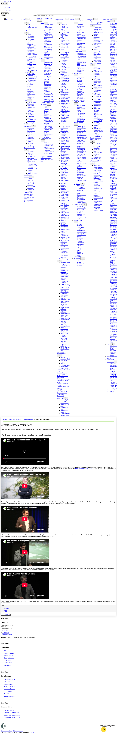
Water (25, 100)
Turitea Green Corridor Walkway (64, 335)
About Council (78, 51)
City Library (7, 681)
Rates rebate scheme (47, 42)
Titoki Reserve (64, 225)
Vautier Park (64, 231)
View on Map (4, 630)
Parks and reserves (62, 20)
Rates (42, 23)
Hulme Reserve (65, 115)
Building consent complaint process (48, 131)
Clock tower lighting (95, 158)
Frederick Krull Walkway (65, 289)
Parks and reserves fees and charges (81, 163)
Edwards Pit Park (65, 97)
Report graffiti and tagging (81, 189)
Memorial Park (65, 155)
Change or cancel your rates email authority (48, 37)
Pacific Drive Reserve (64, 173)
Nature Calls (30, 122)
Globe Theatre (97, 61)
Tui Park (63, 228)
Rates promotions (48, 51)
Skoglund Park (65, 217)
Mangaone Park (65, 148)
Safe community (98, 167)
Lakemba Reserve (63, 134)
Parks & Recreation (59, 19)
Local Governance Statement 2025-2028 (81, 62)
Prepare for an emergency (31, 131)
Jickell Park (64, 118)
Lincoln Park (64, 138)
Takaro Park (64, 223)
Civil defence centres (31, 140)
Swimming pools (61, 353)
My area (92, 20)
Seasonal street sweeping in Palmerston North (32, 158)
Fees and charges (78, 122)
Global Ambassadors (97, 156)
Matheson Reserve (63, 151)
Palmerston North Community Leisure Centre (98, 41)
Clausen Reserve (65, 67)
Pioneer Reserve (65, 191)
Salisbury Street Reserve (65, 213)
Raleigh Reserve (65, 200)
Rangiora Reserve (63, 202)
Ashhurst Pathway (63, 278)
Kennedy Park (64, 131)
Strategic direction (79, 224)
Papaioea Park (64, 177)
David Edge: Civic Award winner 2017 (113, 292)
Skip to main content (6, 1)
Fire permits (80, 198)
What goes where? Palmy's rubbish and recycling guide (31, 46)
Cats (28, 24)
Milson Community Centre (97, 37)
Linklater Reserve (65, 140)
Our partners (80, 68)
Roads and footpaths (30, 154)
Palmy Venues (8, 691)
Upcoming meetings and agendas (80, 26)
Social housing (28, 195)
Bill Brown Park (65, 52)
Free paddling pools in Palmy (65, 367)
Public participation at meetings (81, 43)
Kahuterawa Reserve (64, 123)
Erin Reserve (64, 98)
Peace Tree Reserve (63, 184)
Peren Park (63, 189)
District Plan (80, 227)
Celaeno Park (64, 60)
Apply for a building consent (48, 107)
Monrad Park (64, 160)
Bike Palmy (30, 151)
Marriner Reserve (65, 149)
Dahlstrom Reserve (63, 85)
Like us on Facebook (10, 710)
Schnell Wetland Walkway (65, 320)
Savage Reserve (65, 215)
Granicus (32, 732)
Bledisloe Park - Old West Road (65, 275)
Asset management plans (80, 249)
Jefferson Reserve (65, 117)
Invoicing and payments (80, 264)
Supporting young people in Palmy (98, 201)
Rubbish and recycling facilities (30, 41)
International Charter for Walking (84, 468)
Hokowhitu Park (65, 111)
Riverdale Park (65, 206)
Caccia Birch (64, 55)
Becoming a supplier (80, 261)
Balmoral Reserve (63, 50)
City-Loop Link (65, 284)
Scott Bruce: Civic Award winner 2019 (113, 274)
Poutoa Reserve (65, 195)
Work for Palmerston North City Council (79, 100)
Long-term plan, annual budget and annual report (81, 230)
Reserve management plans (80, 253)
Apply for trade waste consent (31, 120)
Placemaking (97, 165)
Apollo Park (64, 38)
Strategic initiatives (79, 80)
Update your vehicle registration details (30, 84)
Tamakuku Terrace (80, 94)
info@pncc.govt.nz (7, 634)
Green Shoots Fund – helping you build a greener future (98, 102)
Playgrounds (60, 352)
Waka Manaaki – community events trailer (98, 205)
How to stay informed (30, 128)
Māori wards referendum (80, 210)
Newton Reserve (65, 165)
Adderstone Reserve (64, 25)
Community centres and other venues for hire (96, 23)
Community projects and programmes (95, 160)
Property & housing (46, 58)
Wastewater (30, 104)
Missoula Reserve (65, 158)
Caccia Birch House (9, 679)
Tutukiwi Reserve (65, 229)
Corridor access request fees (81, 145)
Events (108, 344)
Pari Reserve (64, 178)
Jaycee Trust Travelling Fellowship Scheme (97, 111)
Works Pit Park (65, 248)
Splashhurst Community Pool (65, 364)
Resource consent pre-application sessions (49, 153)
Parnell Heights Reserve (65, 180)
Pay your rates (48, 27)
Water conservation (30, 110)
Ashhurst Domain (65, 43)
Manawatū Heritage (9, 686)
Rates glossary (48, 49)
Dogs (28, 26)
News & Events (107, 19)
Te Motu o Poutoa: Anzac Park (64, 35)
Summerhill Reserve (64, 221)
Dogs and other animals (30, 20)
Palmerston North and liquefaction (49, 95)
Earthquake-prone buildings (48, 92)
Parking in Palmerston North (32, 76)
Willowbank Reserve (64, 242)
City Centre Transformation (81, 97)
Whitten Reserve (65, 240)
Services (23, 19)
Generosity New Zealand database (98, 97)
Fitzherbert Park (65, 101)
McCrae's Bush (65, 154)
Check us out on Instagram (11, 712)
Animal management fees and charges (81, 131)
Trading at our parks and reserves (62, 376)
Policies (79, 239)
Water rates (47, 40)
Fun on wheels (65, 403)
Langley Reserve (65, 137)
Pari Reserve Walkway (64, 311)
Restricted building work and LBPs (48, 115)
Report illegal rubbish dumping (32, 53)
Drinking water (31, 102)
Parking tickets (31, 74)
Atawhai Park (64, 44)
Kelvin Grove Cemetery (31, 187)
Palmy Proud (110, 359)
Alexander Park (65, 32)
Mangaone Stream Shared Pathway (64, 304)
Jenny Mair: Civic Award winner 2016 (113, 316)
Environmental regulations (81, 200)
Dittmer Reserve (65, 92)
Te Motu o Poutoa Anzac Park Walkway (65, 329)
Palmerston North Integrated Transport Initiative (82, 89)
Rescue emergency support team (30, 137)
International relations (80, 70)
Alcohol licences (81, 202)
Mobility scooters (32, 173)
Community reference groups (98, 175)
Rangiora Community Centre (97, 51)
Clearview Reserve (63, 70)
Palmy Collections (30, 35)
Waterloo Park (64, 239)
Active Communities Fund (97, 68)
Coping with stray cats (113, 59)
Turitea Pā (63, 249)
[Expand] (28, 19)
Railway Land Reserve (64, 197)
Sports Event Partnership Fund (98, 129)
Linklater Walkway (63, 297)
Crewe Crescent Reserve (65, 82)
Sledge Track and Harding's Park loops (65, 349)
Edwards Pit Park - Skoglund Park (65, 286)
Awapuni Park (64, 46)
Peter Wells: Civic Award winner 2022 (113, 245)
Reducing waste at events (31, 64)
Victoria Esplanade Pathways (63, 344)
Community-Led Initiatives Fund (98, 86)
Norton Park (64, 166)
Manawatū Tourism (9, 689)
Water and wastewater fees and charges (81, 180)
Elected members (81, 57)
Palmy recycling (31, 37)
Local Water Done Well (80, 83)
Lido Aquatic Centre (64, 361)
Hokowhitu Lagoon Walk (64, 294)
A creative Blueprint (113, 116)
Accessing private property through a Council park (62, 394)
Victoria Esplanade (63, 233)
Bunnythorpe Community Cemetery (31, 183)
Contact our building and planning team (46, 157)
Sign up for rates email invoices (48, 33)
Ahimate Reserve (65, 30)
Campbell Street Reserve (65, 57)
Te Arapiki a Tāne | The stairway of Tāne (65, 324)
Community (90, 19)
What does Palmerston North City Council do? (82, 54)
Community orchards (97, 172)
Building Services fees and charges (82, 137)
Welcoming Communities (97, 178)
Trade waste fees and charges (81, 176)
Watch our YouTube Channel (12, 715)
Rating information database (47, 54)
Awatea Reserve (65, 47)
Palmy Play (60, 398)
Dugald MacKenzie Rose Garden (98, 32)
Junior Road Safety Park (64, 120)
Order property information (48, 66)
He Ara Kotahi (65, 292)
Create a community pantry (97, 185)
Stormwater (30, 105)
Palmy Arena (97, 60)
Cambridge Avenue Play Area (64, 252)
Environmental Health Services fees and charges (81, 149)
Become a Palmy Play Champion (65, 414)
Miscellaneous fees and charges (81, 156)
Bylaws (79, 245)
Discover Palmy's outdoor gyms (62, 373)
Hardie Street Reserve (64, 108)
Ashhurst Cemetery (30, 179)
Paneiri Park (64, 175)
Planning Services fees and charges (81, 168)
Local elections (78, 204)
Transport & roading (29, 148)
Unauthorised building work (48, 119)
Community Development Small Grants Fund (97, 82)
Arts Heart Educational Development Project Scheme (98, 75)
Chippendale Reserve (64, 65)
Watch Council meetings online (81, 36)
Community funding (95, 63)
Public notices (110, 362)
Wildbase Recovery (9, 696)
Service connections (30, 113)
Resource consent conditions (49, 149)
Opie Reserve (64, 169)
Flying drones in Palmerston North (62, 390)
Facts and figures (32, 70)
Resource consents (46, 138)
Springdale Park (65, 218)
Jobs (5, 650)
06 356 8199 (5, 633)
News (108, 21)
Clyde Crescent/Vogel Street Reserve (65, 75)
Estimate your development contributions (47, 85)
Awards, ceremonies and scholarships (95, 138)
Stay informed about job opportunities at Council (81, 108)
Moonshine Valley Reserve (65, 162)
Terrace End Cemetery (30, 190)
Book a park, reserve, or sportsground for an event (63, 380)
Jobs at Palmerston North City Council (82, 113)
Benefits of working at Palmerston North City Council (82, 119)
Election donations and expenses (81, 214)
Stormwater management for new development (49, 99)
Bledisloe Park (64, 54)
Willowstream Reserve (64, 245)
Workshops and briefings (81, 48)
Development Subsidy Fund (97, 93)
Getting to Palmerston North (32, 167)
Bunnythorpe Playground (64, 256)
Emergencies (7, 665)
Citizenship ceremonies (97, 145)
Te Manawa (7, 693)
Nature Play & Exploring (64, 400)
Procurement (77, 258)
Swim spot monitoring (113, 102)
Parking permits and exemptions (31, 79)
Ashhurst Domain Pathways (65, 266)
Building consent (48, 109)
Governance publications (80, 243)
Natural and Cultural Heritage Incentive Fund (98, 119)
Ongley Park (64, 168)
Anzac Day (97, 148)
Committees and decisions (81, 39)
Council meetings (78, 20)
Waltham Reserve (65, 237)
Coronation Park (65, 80)
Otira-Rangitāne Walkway (65, 308)
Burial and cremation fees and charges (81, 141)
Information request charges (81, 153)
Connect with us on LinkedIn (12, 717)
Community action (30, 67)
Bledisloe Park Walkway (64, 281)
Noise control (80, 185)
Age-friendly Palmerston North (98, 209)
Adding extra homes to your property (48, 70)
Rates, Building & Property (44, 18)
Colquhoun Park (65, 78)
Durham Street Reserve (64, 94)
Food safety (80, 187)
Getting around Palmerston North (32, 164)
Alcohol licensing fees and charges (82, 127)
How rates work (48, 57)
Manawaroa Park (65, 146)
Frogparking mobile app (30, 91)
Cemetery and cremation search (28, 193)
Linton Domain (65, 141)
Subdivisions (47, 76)
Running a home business (81, 195)
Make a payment (28, 200)
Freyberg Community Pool (65, 358)
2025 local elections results (81, 207)
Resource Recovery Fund (98, 123)
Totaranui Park (65, 226)
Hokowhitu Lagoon (64, 113)
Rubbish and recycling (30, 30)
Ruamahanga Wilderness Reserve (64, 209)
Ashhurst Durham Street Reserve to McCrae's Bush (65, 271)
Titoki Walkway (65, 332)
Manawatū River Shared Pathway (65, 300)
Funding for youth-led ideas (98, 135)
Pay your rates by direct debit (48, 30)
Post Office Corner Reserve (65, 193)
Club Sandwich (8, 684)
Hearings (79, 46)
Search (34, 15)
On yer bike (113, 111)
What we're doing (78, 73)
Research (79, 241)
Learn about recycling (30, 50)
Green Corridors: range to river (98, 169)
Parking (26, 72)
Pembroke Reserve (63, 187)
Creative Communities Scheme (97, 90)
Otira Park (63, 171)
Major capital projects (80, 77)
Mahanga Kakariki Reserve (65, 144)
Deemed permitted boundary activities (46, 80)
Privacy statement (18, 731)
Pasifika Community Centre (97, 46)
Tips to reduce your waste (31, 61)
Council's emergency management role (32, 145)
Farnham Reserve (65, 100)
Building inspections (47, 111)
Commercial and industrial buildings (48, 123)
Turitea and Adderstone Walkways (64, 339)
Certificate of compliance (47, 73)
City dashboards (78, 256)
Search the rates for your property (48, 63)
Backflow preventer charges (82, 134)
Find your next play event (65, 411)
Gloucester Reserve (63, 105)
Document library (78, 220)
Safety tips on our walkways (65, 263)
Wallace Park (64, 235)
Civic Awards (97, 143)
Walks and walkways (63, 259)
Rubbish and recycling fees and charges (80, 172)
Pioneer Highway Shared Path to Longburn (65, 315)
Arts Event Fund (98, 71)
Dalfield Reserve (65, 88)
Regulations (77, 184)
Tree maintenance (29, 202)
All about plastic (31, 56)
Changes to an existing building (48, 127)
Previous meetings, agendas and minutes (80, 32)
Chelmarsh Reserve (63, 62)
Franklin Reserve (65, 103)
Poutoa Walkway (65, 318)
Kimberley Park (65, 132)
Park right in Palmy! (30, 97)
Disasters (29, 134)
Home (5, 419)
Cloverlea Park (65, 72)
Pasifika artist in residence (98, 153)
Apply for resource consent (48, 143)
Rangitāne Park (65, 205)
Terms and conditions (6, 731)
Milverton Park (65, 157)
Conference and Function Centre (98, 28)
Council (72, 19)
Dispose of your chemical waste (31, 58)
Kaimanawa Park (65, 126)
